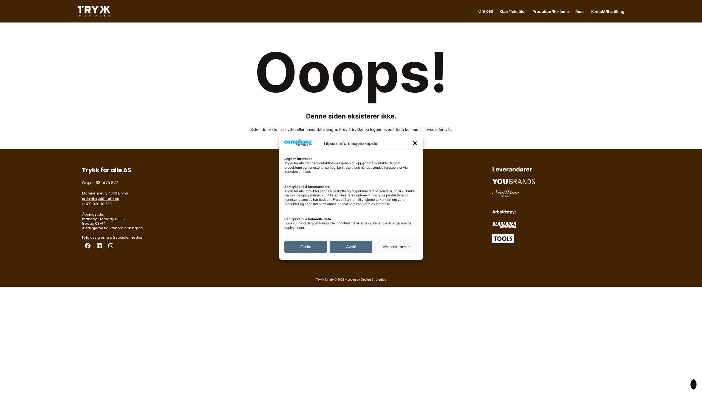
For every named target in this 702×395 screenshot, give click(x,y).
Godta (305, 246)
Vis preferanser (396, 246)
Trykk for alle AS (106, 170)
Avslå (351, 246)
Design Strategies (373, 279)
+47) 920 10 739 (98, 204)
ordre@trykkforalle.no (100, 198)
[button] (415, 143)
